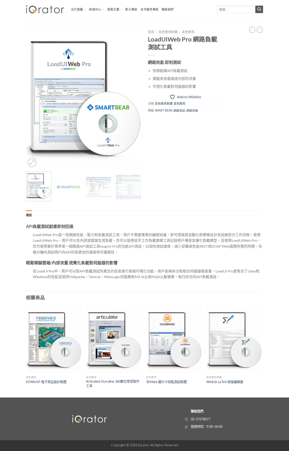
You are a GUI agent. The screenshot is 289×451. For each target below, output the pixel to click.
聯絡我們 (168, 9)
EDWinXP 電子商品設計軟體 (46, 382)
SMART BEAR (163, 110)
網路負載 (192, 110)
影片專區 (131, 9)
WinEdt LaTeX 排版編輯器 (224, 382)
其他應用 (188, 32)
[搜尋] (259, 9)
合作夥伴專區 (149, 9)
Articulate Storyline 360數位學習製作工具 (112, 383)
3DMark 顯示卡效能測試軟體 (166, 382)
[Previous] (34, 98)
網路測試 (179, 110)
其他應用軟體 (167, 32)
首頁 (151, 32)
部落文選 (113, 9)
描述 (29, 215)
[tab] (29, 214)
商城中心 (95, 9)
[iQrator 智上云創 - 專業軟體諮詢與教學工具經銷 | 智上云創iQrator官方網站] (45, 9)
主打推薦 (77, 9)
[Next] (133, 98)
